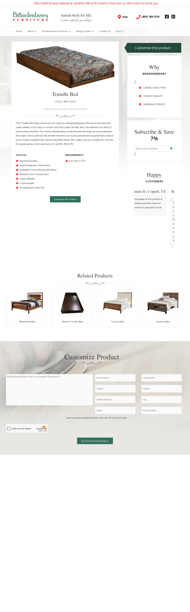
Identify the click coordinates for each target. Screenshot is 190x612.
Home (19, 31)
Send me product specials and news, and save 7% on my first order (96, 417)
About (31, 31)
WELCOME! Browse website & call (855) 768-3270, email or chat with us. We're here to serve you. (96, 3)
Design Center (83, 31)
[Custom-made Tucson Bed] (117, 302)
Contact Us (105, 31)
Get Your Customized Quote (95, 440)
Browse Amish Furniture (55, 31)
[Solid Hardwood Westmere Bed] (27, 302)
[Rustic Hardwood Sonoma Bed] (163, 302)
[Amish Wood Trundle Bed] (72, 302)
